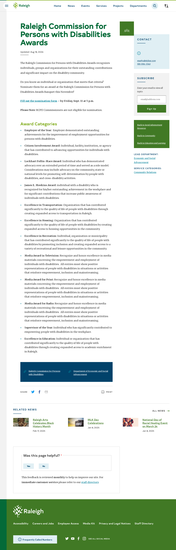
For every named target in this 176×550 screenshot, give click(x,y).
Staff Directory (144, 523)
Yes (28, 466)
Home (57, 5)
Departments (138, 5)
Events (85, 5)
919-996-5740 (143, 64)
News (71, 5)
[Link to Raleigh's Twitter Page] (67, 538)
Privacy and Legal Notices (114, 523)
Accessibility (20, 523)
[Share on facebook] (39, 392)
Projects (118, 5)
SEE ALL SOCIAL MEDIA (99, 538)
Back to (146, 135)
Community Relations (145, 172)
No (43, 466)
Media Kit (89, 523)
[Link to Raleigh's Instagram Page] (84, 538)
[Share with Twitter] (33, 392)
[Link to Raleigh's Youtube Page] (72, 538)
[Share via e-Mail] (46, 392)
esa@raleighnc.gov (146, 60)
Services (101, 5)
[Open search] (155, 6)
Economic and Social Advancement (144, 160)
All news (158, 410)
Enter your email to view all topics (150, 90)
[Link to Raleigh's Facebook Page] (78, 538)
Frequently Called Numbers (37, 539)
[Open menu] (6, 5)
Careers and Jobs (43, 523)
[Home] (21, 6)
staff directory (89, 482)
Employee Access (68, 523)
